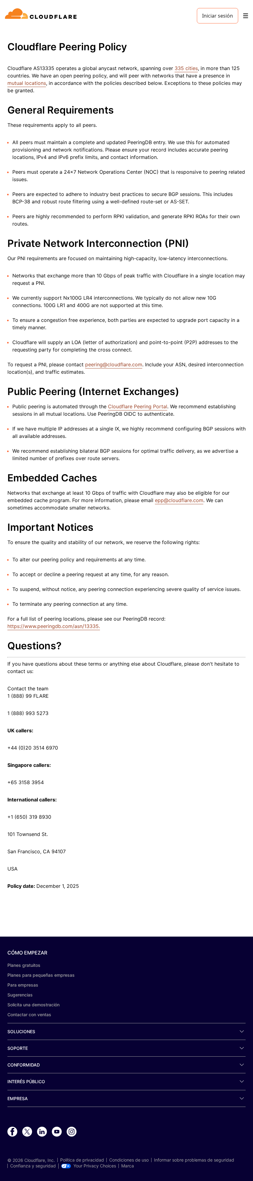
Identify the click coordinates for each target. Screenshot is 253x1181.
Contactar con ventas (29, 1014)
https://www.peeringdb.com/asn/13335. (53, 626)
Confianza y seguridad (33, 1166)
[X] (27, 1132)
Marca (127, 1166)
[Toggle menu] (245, 16)
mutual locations (26, 83)
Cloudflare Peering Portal (137, 406)
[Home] (42, 15)
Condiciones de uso (129, 1160)
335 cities (186, 68)
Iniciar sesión (217, 15)
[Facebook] (12, 1132)
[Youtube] (57, 1132)
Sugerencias (20, 994)
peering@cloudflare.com (113, 364)
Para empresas (22, 985)
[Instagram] (72, 1132)
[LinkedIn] (42, 1132)
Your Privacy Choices (94, 1165)
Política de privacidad (82, 1160)
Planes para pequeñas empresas (41, 975)
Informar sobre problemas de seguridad (194, 1160)
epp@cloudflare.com (179, 500)
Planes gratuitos (23, 965)
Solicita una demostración (33, 1004)
